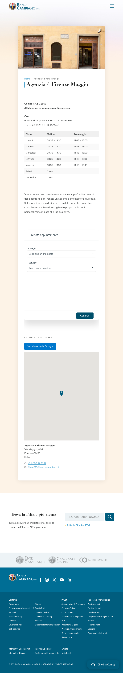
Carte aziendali (94, 608)
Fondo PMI (40, 608)
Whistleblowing (15, 616)
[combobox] (60, 254)
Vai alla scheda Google (40, 346)
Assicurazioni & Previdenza (74, 604)
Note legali (66, 653)
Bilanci (38, 604)
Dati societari (14, 629)
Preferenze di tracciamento (47, 653)
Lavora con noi (15, 625)
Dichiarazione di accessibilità (21, 608)
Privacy (38, 620)
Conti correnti (68, 612)
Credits (65, 649)
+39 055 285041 (37, 463)
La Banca (13, 600)
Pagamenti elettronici (97, 633)
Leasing (91, 629)
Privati (64, 600)
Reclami (12, 612)
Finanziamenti (94, 625)
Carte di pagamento (70, 633)
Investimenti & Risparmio (72, 616)
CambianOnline (42, 612)
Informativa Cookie (17, 653)
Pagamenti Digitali (70, 625)
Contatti (12, 620)
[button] (61, 393)
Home (27, 78)
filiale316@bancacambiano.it (43, 467)
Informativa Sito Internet (19, 649)
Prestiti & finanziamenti (72, 629)
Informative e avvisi (43, 649)
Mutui (64, 620)
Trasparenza (14, 604)
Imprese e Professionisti (99, 600)
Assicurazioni (94, 604)
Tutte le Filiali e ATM (78, 525)
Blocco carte (67, 637)
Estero (91, 620)
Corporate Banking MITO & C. (101, 616)
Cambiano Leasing (43, 616)
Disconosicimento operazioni (48, 625)
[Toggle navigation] (112, 6)
